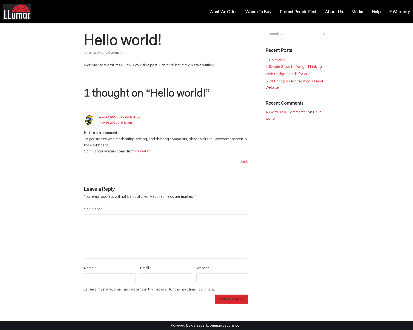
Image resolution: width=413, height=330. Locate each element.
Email (145, 268)
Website (203, 268)
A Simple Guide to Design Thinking (294, 66)
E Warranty (399, 11)
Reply (244, 161)
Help (376, 11)
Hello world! (275, 59)
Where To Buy (258, 11)
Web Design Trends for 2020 (289, 73)
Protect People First (298, 11)
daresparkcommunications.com (216, 325)
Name (90, 268)
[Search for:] (297, 34)
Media (357, 11)
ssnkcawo (95, 52)
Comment (93, 209)
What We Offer (223, 11)
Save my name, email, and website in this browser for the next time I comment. (152, 289)
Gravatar (142, 151)
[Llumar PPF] (18, 12)
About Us (334, 11)
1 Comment (114, 52)
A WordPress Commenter (119, 117)
